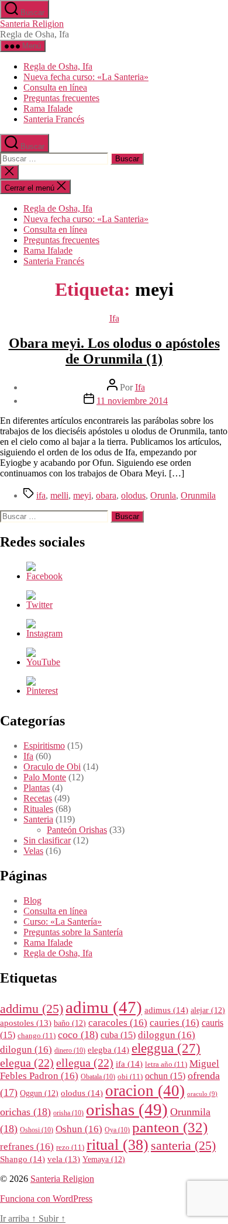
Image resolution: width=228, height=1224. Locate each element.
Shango (22, 1159)
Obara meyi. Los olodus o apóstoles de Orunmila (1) (114, 351)
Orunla (163, 495)
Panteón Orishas (77, 830)
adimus (166, 1010)
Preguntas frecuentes (61, 98)
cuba (118, 1035)
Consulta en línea (55, 87)
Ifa (114, 318)
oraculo (202, 1094)
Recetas (37, 798)
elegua (27, 1062)
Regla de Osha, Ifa (57, 66)
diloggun (166, 1034)
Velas (33, 851)
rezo (70, 1147)
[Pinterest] (42, 691)
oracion (145, 1090)
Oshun (79, 1129)
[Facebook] (44, 576)
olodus (133, 495)
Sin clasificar (47, 840)
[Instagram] (44, 633)
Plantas (36, 788)
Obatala (98, 1077)
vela (63, 1159)
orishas (127, 1109)
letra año (166, 1064)
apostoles (25, 1023)
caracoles (117, 1022)
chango (37, 1036)
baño (70, 1023)
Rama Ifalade (47, 108)
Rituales (38, 809)
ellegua (84, 1062)
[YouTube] (43, 662)
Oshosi (36, 1130)
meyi (82, 495)
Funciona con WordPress (46, 1199)
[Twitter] (39, 605)
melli (59, 495)
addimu (31, 1009)
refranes (27, 1146)
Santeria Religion (32, 24)
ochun (165, 1076)
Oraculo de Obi (52, 767)
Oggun (39, 1093)
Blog (32, 900)
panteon (170, 1127)
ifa (41, 495)
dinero (69, 1050)
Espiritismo (44, 746)
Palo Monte (44, 777)
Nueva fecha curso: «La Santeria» (85, 77)
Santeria (38, 819)
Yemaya (103, 1159)
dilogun (26, 1049)
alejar (208, 1010)
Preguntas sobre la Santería (73, 932)
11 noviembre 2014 (132, 401)
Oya (117, 1130)
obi (130, 1077)
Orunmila (198, 495)
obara (106, 495)
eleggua (166, 1048)
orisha (68, 1113)
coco (78, 1034)
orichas (25, 1112)
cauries (174, 1022)
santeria (183, 1146)
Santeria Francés (53, 119)
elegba (108, 1049)
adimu (103, 1007)
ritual (117, 1144)
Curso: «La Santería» (62, 921)
